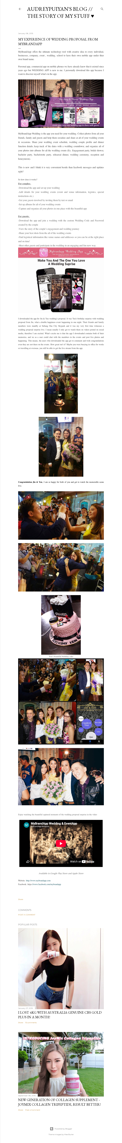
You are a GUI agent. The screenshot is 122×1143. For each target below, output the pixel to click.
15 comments (31, 1022)
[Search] (102, 8)
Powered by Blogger (63, 1129)
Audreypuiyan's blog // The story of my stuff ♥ (60, 12)
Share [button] (20, 899)
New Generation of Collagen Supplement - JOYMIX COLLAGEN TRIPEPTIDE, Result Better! (59, 1102)
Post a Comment (26, 915)
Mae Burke (68, 1134)
